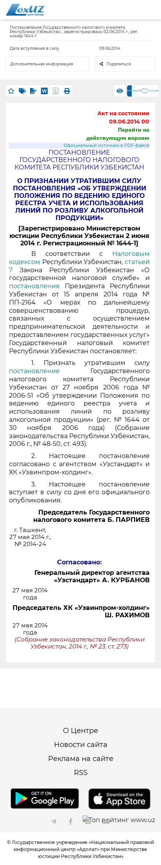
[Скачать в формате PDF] (55, 91)
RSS (81, 772)
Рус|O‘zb (153, 90)
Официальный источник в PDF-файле (107, 145)
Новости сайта (80, 744)
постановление (49, 371)
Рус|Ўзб (145, 91)
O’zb (139, 90)
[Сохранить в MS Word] (44, 91)
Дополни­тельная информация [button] (41, 64)
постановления (34, 286)
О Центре (80, 730)
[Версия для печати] (66, 91)
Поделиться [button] (118, 64)
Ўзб (134, 90)
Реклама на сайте (80, 758)
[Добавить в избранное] (11, 91)
